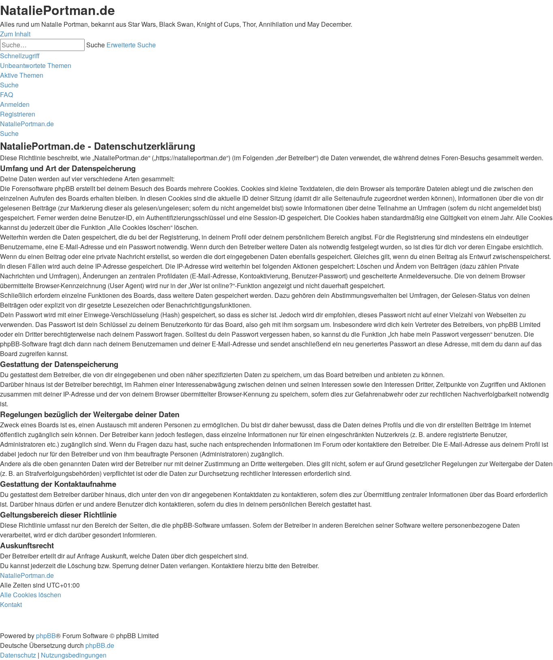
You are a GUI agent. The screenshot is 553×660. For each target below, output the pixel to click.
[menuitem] (35, 65)
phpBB (46, 635)
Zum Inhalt (15, 33)
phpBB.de (99, 645)
